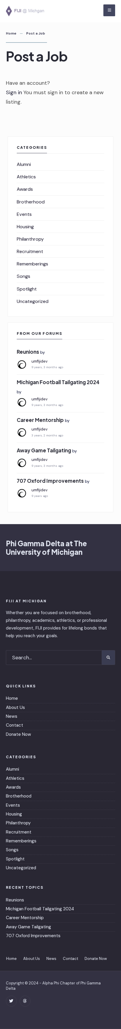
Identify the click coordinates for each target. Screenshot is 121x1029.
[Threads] (25, 1001)
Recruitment (30, 251)
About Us (15, 707)
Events (24, 214)
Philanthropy (30, 239)
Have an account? (28, 83)
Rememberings (32, 264)
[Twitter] (11, 1001)
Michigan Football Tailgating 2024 (58, 382)
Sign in (14, 92)
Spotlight (27, 289)
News (11, 716)
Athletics (26, 177)
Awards (25, 189)
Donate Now (18, 734)
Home (11, 33)
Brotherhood (31, 202)
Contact (14, 725)
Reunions (28, 352)
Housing (25, 227)
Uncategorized (32, 301)
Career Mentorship (40, 420)
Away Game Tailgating (44, 450)
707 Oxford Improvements (50, 481)
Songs (23, 276)
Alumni (24, 164)
